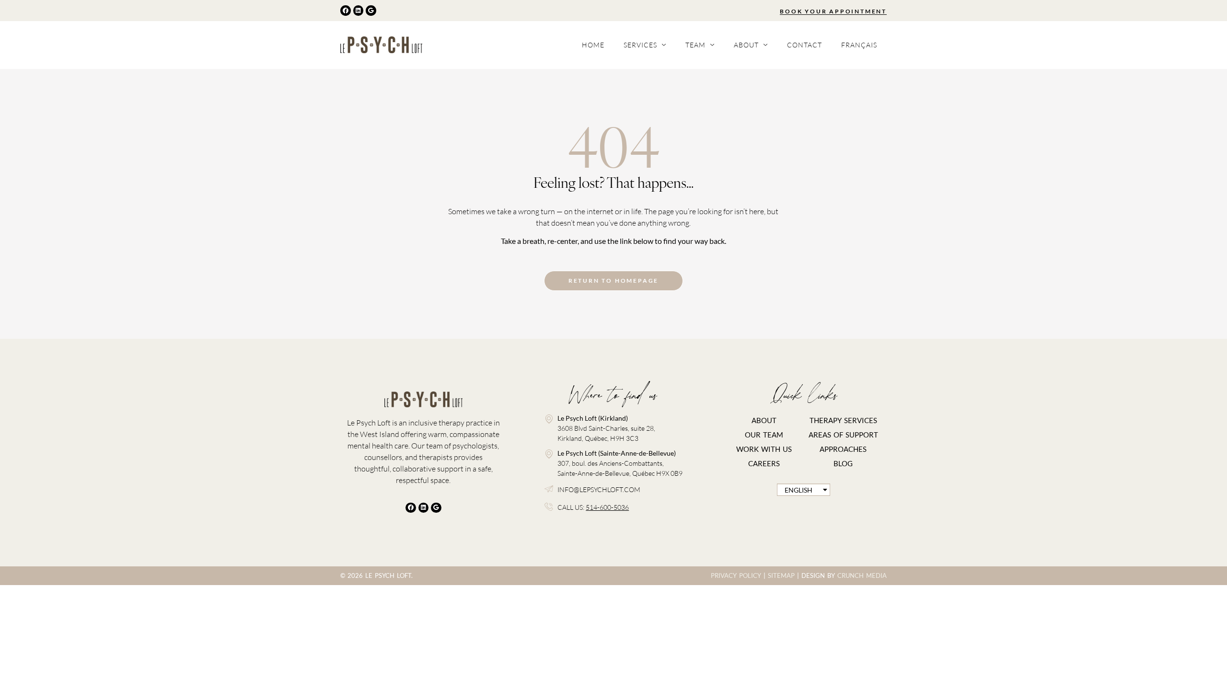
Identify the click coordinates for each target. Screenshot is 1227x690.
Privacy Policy (736, 575)
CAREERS (764, 463)
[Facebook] (345, 10)
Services (640, 45)
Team (695, 45)
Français (859, 45)
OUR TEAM (764, 434)
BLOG (843, 463)
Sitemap (781, 575)
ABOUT (764, 420)
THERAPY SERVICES (843, 420)
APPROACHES (843, 449)
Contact (804, 45)
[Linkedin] (358, 10)
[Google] (371, 10)
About (746, 45)
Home (593, 45)
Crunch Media (862, 575)
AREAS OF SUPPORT (843, 434)
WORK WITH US (764, 449)
